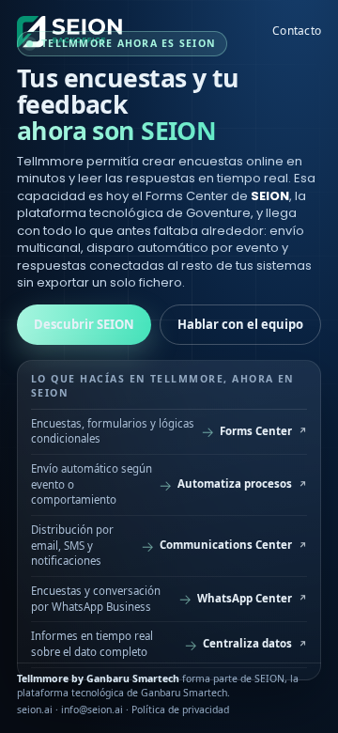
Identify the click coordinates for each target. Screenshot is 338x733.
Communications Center (226, 545)
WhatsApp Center (244, 598)
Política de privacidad (180, 709)
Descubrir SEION (84, 324)
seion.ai (35, 709)
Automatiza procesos (234, 483)
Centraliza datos (247, 643)
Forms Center (256, 431)
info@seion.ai (92, 709)
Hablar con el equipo (240, 324)
